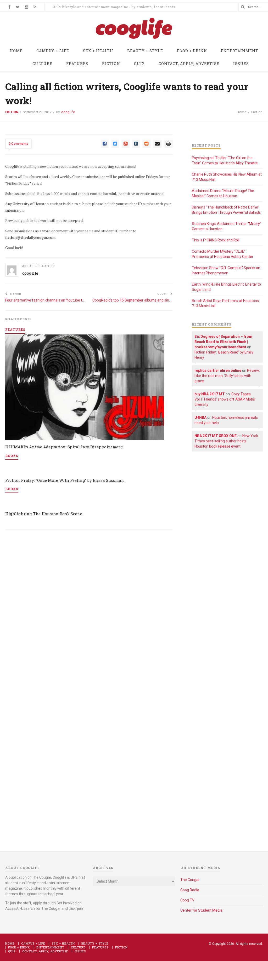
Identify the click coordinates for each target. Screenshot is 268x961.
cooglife (30, 273)
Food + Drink (19, 947)
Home (242, 112)
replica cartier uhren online (217, 370)
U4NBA (200, 417)
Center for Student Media (201, 910)
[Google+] (126, 144)
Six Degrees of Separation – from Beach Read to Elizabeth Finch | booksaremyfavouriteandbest (223, 341)
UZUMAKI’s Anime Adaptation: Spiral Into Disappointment (64, 446)
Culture (78, 947)
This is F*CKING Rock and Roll (215, 240)
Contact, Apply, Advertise (45, 951)
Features (100, 947)
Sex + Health (63, 943)
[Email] (157, 144)
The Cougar (190, 880)
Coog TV (187, 900)
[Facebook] (105, 144)
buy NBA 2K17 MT (209, 394)
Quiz (12, 951)
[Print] (168, 144)
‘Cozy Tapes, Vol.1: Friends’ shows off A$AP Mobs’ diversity (225, 399)
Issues (80, 951)
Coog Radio (189, 890)
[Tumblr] (136, 144)
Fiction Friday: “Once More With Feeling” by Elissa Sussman (64, 480)
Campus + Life (33, 943)
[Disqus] (89, 608)
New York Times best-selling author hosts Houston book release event (226, 441)
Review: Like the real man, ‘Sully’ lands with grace (227, 375)
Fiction (11, 112)
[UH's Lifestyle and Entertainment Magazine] (134, 38)
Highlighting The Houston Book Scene (43, 513)
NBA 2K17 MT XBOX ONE (215, 436)
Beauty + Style (95, 943)
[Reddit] (146, 144)
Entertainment (50, 947)
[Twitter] (115, 144)
